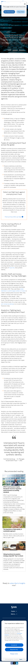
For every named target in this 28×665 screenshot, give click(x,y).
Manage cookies (14, 654)
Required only (14, 649)
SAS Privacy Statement (9, 659)
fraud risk (11, 267)
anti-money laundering (7, 304)
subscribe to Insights (17, 583)
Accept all (14, 645)
